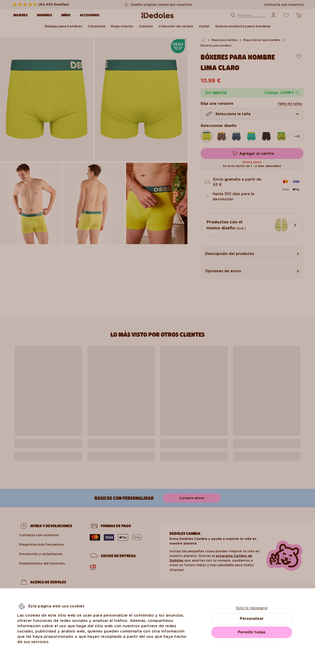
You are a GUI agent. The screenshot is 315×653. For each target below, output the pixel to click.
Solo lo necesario (251, 608)
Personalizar (252, 618)
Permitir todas (251, 632)
